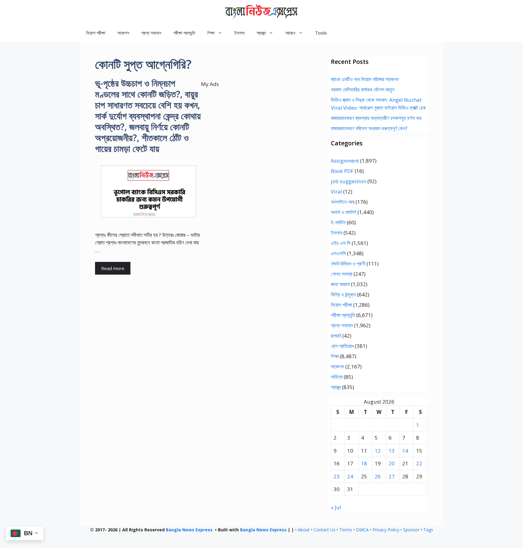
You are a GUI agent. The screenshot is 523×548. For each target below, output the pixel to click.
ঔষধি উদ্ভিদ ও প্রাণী (348, 263)
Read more (112, 268)
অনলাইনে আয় (342, 201)
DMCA (362, 530)
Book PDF (342, 170)
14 (405, 450)
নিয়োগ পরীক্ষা (95, 33)
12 (378, 450)
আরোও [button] (290, 33)
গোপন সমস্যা (341, 273)
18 (364, 463)
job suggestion (348, 181)
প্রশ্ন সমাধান (151, 33)
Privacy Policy (386, 530)
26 (378, 476)
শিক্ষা (335, 356)
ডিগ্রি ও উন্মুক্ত (343, 294)
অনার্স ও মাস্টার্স (343, 212)
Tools (321, 33)
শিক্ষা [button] (211, 33)
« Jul (336, 507)
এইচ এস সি (340, 242)
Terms (345, 530)
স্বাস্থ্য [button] (261, 33)
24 (350, 476)
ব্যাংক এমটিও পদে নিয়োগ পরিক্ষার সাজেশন (365, 79)
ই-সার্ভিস (338, 222)
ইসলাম (239, 33)
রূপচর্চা (336, 335)
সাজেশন (123, 33)
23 (337, 476)
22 (419, 463)
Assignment (345, 160)
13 (392, 450)
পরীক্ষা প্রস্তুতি (184, 33)
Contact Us (324, 530)
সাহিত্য (337, 376)
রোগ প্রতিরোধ (342, 345)
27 (392, 476)
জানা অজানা (340, 284)
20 (392, 463)
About (304, 530)
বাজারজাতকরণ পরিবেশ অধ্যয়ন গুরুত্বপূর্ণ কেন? (369, 128)
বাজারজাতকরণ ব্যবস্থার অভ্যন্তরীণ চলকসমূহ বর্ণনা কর (376, 117)
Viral (336, 191)
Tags (428, 530)
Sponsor (411, 530)
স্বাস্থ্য (336, 387)
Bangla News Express (189, 530)
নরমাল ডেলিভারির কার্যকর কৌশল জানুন (362, 89)
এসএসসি (338, 253)
